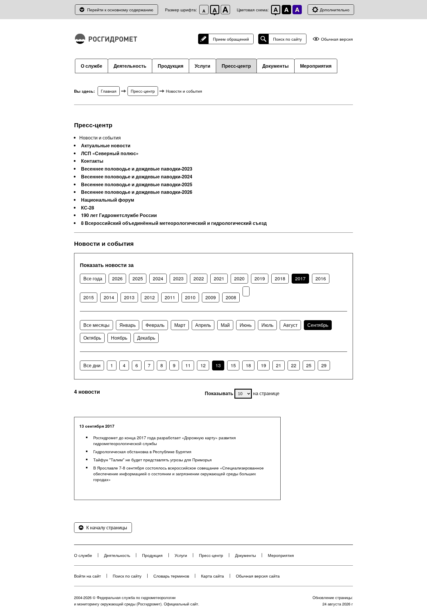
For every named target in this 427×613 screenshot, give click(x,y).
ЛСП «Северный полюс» (110, 153)
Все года (92, 278)
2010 (190, 297)
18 (248, 365)
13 (218, 365)
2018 (280, 278)
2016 (320, 278)
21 (278, 365)
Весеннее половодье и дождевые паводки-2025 (136, 184)
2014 (109, 297)
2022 (198, 278)
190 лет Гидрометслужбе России (119, 215)
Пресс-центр (236, 65)
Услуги (202, 65)
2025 (137, 278)
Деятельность (130, 65)
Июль (267, 325)
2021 (219, 278)
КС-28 (87, 208)
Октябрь (92, 337)
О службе (91, 65)
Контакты (92, 161)
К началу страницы (106, 527)
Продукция (170, 65)
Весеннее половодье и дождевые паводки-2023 (136, 169)
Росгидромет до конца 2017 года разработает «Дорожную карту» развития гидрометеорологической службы (164, 440)
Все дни (92, 365)
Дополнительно (334, 9)
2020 (239, 278)
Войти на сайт (87, 576)
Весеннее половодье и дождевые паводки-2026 (136, 192)
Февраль (155, 325)
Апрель (203, 325)
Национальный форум (107, 200)
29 (323, 365)
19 (263, 365)
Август (290, 325)
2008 (231, 297)
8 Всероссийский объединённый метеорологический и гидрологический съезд (174, 223)
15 (233, 365)
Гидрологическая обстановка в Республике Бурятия (142, 451)
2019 (259, 278)
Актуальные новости (105, 145)
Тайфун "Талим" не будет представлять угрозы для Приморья (152, 460)
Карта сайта (212, 576)
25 (308, 365)
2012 (149, 297)
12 (203, 365)
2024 (158, 278)
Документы (275, 65)
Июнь (246, 325)
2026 (117, 278)
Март (179, 325)
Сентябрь (317, 325)
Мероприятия (315, 65)
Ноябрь (119, 337)
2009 (210, 297)
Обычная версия (337, 39)
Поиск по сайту (287, 39)
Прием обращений (231, 39)
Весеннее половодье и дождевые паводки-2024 (136, 176)
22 (293, 365)
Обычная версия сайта (258, 576)
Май (225, 325)
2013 (129, 297)
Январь (127, 325)
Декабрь (146, 337)
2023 (178, 278)
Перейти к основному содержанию (120, 9)
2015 (88, 297)
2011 (170, 297)
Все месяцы (96, 325)
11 (188, 365)
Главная (108, 91)
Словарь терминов (171, 576)
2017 (300, 278)
